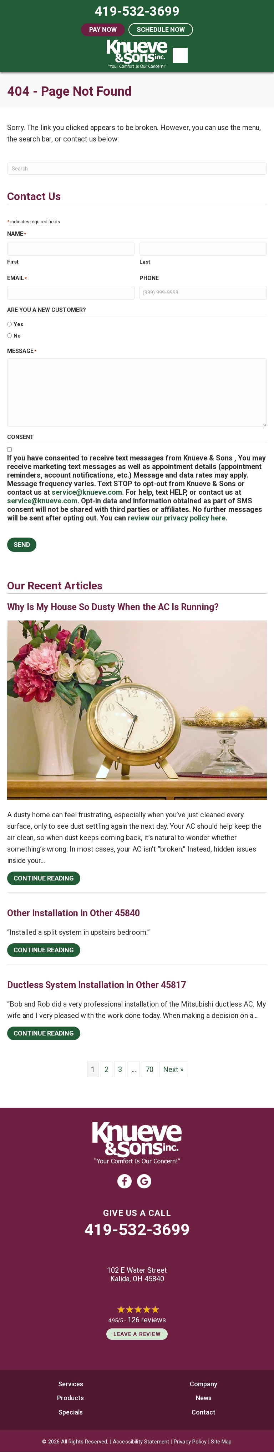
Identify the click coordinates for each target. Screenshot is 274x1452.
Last (144, 262)
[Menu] (180, 55)
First (13, 262)
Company (203, 1384)
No (17, 336)
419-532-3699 (137, 1229)
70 (149, 1069)
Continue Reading (47, 878)
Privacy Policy (190, 1441)
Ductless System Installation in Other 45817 (96, 985)
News (204, 1398)
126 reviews (147, 1320)
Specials (71, 1412)
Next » (173, 1069)
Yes (18, 324)
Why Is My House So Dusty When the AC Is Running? (113, 607)
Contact (203, 1412)
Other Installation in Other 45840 (73, 913)
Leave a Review (137, 1334)
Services (70, 1384)
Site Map (221, 1441)
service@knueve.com (87, 492)
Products (70, 1398)
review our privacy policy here (176, 518)
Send (22, 544)
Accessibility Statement (141, 1441)
